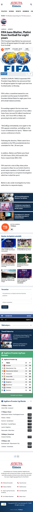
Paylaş (4, 73)
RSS (4, 504)
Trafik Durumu (22, 486)
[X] (18, 456)
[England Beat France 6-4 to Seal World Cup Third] (24, 243)
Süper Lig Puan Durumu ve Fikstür (8, 491)
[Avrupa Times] (16, 4)
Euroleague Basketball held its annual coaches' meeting (8, 265)
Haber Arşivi (22, 496)
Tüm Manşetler (23, 490)
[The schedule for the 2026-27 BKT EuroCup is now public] (8, 243)
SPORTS (18, 11)
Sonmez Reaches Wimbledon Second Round (22, 265)
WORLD (11, 11)
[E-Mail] (11, 229)
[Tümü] (31, 325)
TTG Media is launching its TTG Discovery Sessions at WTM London (16, 16)
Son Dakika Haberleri (8, 496)
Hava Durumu (22, 483)
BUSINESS (26, 11)
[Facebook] (15, 456)
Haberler (3, 29)
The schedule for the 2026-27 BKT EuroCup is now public (8, 250)
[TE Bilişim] (5, 227)
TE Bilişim (13, 226)
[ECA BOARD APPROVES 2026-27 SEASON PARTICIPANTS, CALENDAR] (24, 273)
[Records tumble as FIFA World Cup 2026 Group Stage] (8, 273)
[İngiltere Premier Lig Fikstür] (31, 401)
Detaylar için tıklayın (17, 395)
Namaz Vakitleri (7, 486)
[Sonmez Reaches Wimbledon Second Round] (24, 258)
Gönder (4, 307)
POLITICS (4, 11)
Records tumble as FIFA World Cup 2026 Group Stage (7, 280)
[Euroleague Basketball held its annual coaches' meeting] (8, 258)
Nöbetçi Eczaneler (8, 483)
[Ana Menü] (2, 4)
